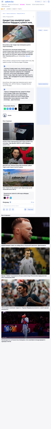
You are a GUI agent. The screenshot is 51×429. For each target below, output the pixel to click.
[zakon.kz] (9, 1)
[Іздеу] (49, 1)
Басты (4, 13)
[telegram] (7, 109)
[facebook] (10, 109)
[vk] (13, 109)
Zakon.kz (28, 56)
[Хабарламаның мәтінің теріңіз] (18, 206)
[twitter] (16, 109)
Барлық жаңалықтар (11, 13)
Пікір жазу (30, 209)
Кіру (33, 202)
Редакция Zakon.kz (21, 13)
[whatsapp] (5, 109)
